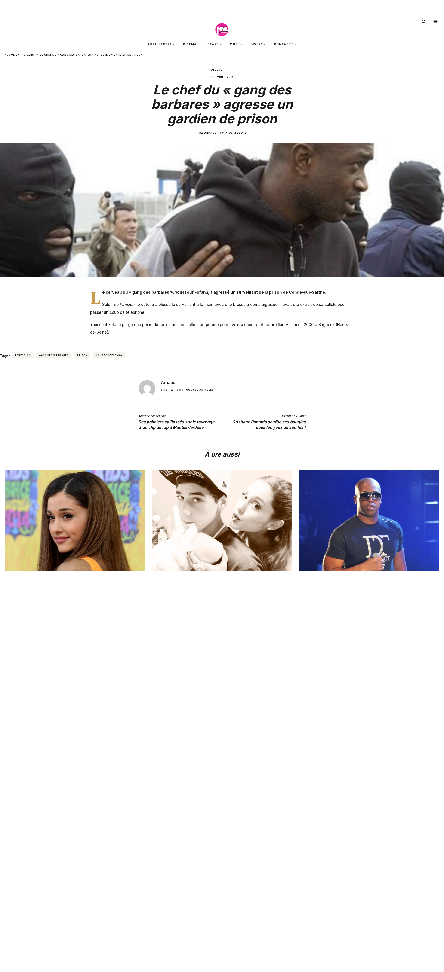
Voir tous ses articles (195, 389)
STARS (213, 44)
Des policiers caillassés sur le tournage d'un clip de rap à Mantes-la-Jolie (176, 422)
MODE (235, 44)
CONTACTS (284, 44)
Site (164, 389)
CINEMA (190, 44)
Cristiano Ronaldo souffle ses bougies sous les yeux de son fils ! (269, 422)
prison (82, 355)
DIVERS (257, 44)
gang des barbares (54, 355)
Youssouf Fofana (109, 355)
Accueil (11, 54)
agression (23, 355)
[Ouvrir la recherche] (423, 21)
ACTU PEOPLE (160, 44)
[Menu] (435, 21)
